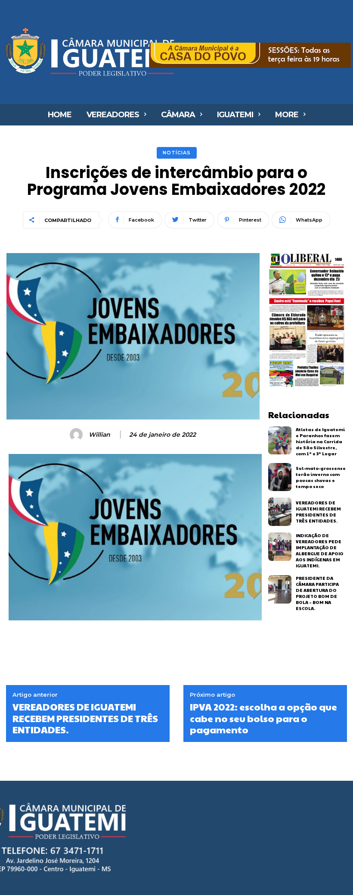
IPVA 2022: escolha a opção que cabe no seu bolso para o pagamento (263, 718)
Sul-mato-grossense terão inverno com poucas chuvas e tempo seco (321, 477)
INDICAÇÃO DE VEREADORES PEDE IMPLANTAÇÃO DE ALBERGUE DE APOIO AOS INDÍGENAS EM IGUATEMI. (320, 550)
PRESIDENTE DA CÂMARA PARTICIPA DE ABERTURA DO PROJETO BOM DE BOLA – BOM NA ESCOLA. (317, 593)
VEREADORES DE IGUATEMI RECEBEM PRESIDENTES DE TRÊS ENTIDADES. (318, 512)
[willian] (77, 434)
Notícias (177, 153)
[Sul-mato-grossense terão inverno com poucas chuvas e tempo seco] (280, 477)
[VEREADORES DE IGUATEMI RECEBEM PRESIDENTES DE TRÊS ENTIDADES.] (280, 512)
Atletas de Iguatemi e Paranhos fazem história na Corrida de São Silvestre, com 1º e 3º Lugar (320, 441)
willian (99, 434)
